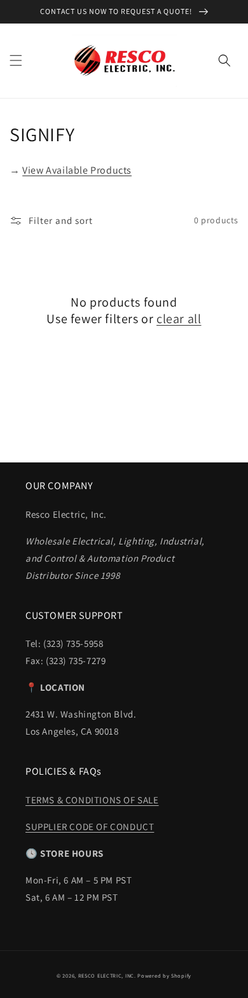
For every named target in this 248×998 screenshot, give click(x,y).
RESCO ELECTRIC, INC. (107, 975)
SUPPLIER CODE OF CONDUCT (89, 827)
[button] (16, 60)
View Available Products (77, 170)
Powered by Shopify (164, 975)
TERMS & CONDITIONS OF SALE (92, 800)
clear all (178, 318)
